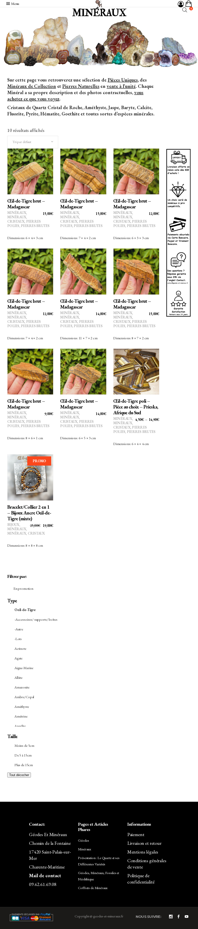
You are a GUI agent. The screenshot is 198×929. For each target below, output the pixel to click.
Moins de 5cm (24, 745)
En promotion (23, 588)
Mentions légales (142, 852)
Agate (18, 658)
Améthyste (21, 706)
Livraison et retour (144, 843)
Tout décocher (19, 775)
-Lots (18, 638)
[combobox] (32, 142)
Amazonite (21, 687)
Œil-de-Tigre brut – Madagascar (26, 204)
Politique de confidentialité (141, 878)
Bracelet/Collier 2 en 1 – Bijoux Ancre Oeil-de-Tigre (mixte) (29, 513)
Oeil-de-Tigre (25, 609)
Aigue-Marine (23, 667)
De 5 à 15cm (23, 755)
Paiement (135, 834)
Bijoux (13, 524)
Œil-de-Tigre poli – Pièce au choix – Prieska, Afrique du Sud (135, 407)
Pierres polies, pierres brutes (28, 223)
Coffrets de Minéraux (92, 887)
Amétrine (21, 716)
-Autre (18, 629)
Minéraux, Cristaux (17, 219)
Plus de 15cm (23, 765)
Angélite (20, 726)
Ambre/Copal (24, 697)
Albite (18, 677)
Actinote (20, 648)
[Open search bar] (184, 10)
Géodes (83, 840)
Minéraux (16, 212)
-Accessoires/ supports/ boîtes (35, 619)
